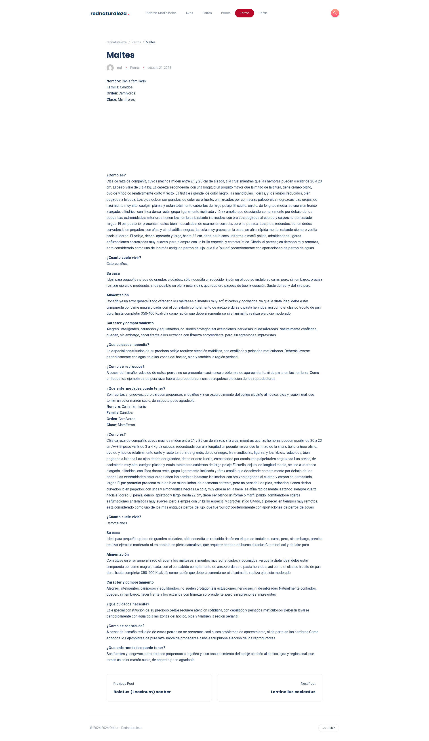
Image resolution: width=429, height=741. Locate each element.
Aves (189, 13)
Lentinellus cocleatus (293, 692)
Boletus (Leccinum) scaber (142, 692)
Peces (226, 13)
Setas (263, 13)
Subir (331, 728)
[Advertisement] (214, 137)
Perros (244, 13)
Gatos (207, 13)
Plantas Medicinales (161, 13)
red (119, 67)
